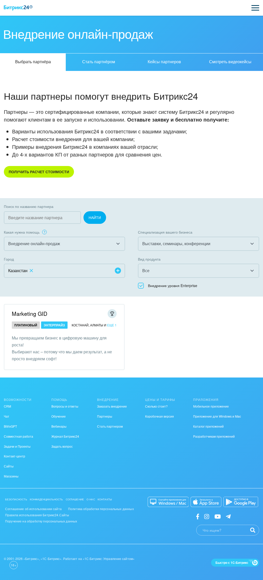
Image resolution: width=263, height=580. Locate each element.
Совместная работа (18, 436)
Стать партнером (110, 426)
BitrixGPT (10, 426)
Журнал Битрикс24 (65, 436)
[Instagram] (206, 516)
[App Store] (206, 502)
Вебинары (59, 426)
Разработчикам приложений (214, 436)
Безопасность (16, 499)
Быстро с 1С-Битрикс (231, 562)
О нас (91, 499)
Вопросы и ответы (64, 406)
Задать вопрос (62, 446)
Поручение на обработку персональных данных (41, 521)
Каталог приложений (208, 426)
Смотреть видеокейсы (230, 62)
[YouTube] (217, 516)
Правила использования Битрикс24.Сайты (37, 515)
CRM (7, 406)
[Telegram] (228, 516)
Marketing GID (29, 313)
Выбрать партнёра (33, 62)
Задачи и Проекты (17, 446)
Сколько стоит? (156, 406)
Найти (95, 217)
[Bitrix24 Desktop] (168, 502)
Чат (6, 416)
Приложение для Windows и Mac (217, 416)
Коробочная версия (159, 416)
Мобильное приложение (211, 406)
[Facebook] (197, 516)
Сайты (9, 466)
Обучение (58, 416)
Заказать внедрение (112, 406)
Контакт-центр (14, 456)
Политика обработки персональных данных (101, 509)
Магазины (11, 476)
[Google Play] (240, 502)
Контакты (105, 499)
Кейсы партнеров (164, 62)
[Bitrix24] (18, 8)
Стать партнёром (98, 62)
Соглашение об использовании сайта (33, 509)
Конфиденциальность (46, 499)
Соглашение (75, 499)
